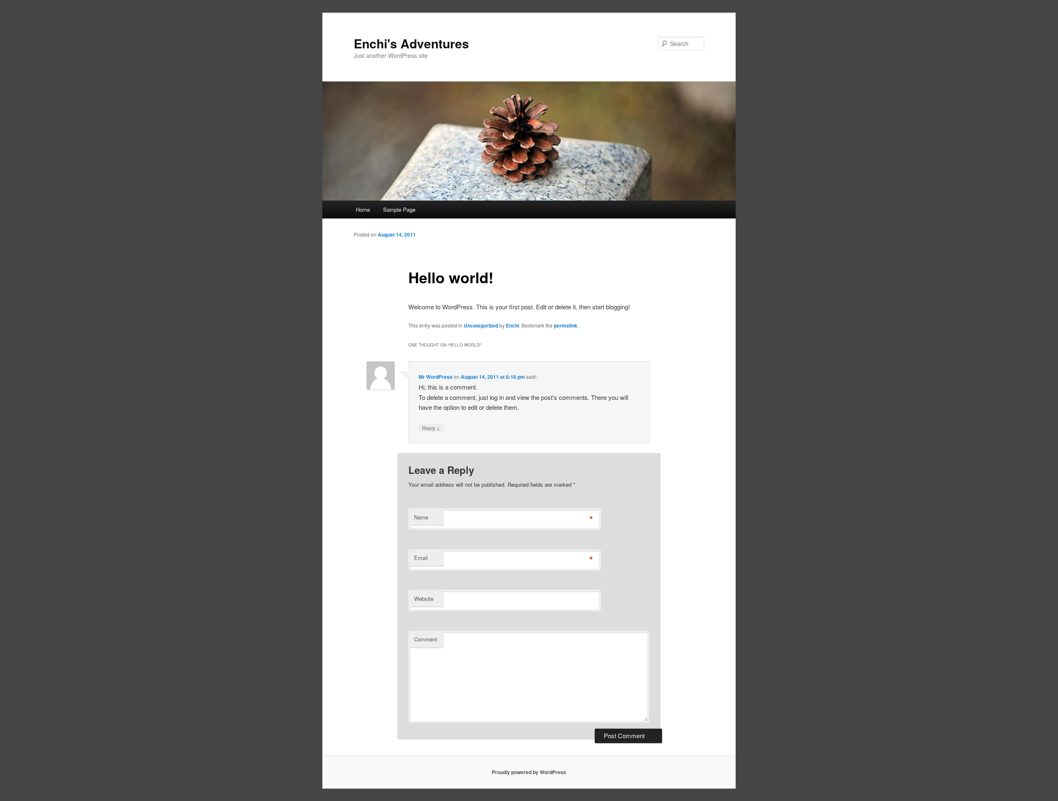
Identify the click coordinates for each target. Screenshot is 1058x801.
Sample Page (399, 209)
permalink (565, 325)
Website (424, 599)
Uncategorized (481, 325)
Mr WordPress (436, 376)
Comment (425, 639)
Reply (431, 427)
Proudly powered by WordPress (529, 772)
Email (421, 558)
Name (421, 517)
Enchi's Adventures (411, 43)
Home (363, 209)
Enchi (512, 325)
